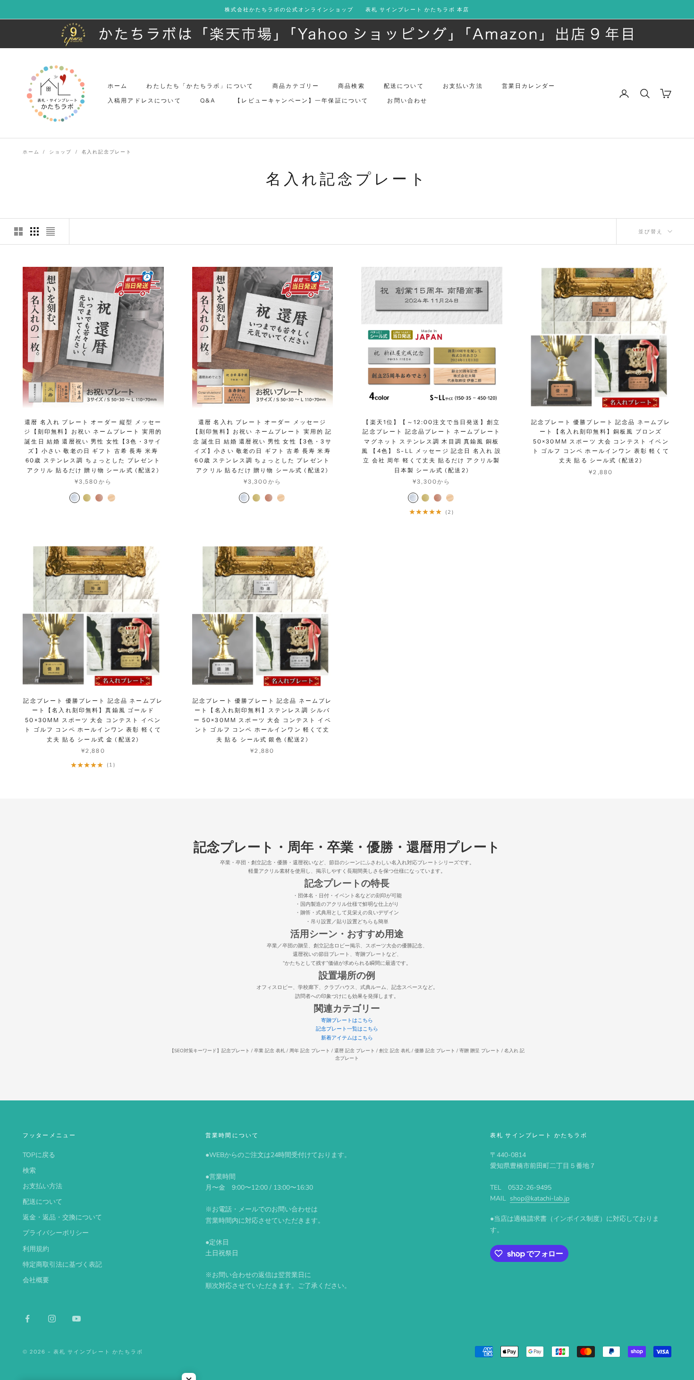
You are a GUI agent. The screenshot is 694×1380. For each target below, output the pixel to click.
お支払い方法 (463, 86)
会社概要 (36, 1280)
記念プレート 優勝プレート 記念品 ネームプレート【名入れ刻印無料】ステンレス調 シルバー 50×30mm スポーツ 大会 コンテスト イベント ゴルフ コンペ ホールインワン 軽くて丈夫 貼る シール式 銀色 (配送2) (262, 720)
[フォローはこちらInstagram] (52, 1318)
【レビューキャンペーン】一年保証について (301, 100)
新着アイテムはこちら (347, 1037)
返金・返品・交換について (62, 1217)
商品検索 (351, 86)
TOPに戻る (39, 1154)
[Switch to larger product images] (18, 231)
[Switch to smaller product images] (34, 231)
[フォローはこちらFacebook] (27, 1318)
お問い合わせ (407, 100)
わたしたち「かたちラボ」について (200, 86)
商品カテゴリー (295, 86)
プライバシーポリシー (56, 1232)
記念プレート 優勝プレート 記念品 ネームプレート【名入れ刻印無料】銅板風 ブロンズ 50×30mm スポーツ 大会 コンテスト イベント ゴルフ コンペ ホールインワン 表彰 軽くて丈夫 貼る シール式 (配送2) (601, 441)
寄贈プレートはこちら (347, 1020)
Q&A (208, 100)
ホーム (117, 86)
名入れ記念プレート (107, 152)
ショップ (60, 152)
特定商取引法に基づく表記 (62, 1264)
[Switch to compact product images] (50, 231)
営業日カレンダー (528, 86)
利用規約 (36, 1248)
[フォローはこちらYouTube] (76, 1318)
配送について (404, 86)
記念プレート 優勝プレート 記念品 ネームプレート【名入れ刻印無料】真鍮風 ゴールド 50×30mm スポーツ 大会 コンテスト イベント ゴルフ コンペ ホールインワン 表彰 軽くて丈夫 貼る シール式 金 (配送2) (93, 720)
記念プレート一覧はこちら (347, 1028)
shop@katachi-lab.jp (539, 1198)
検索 (29, 1170)
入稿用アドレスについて (144, 100)
